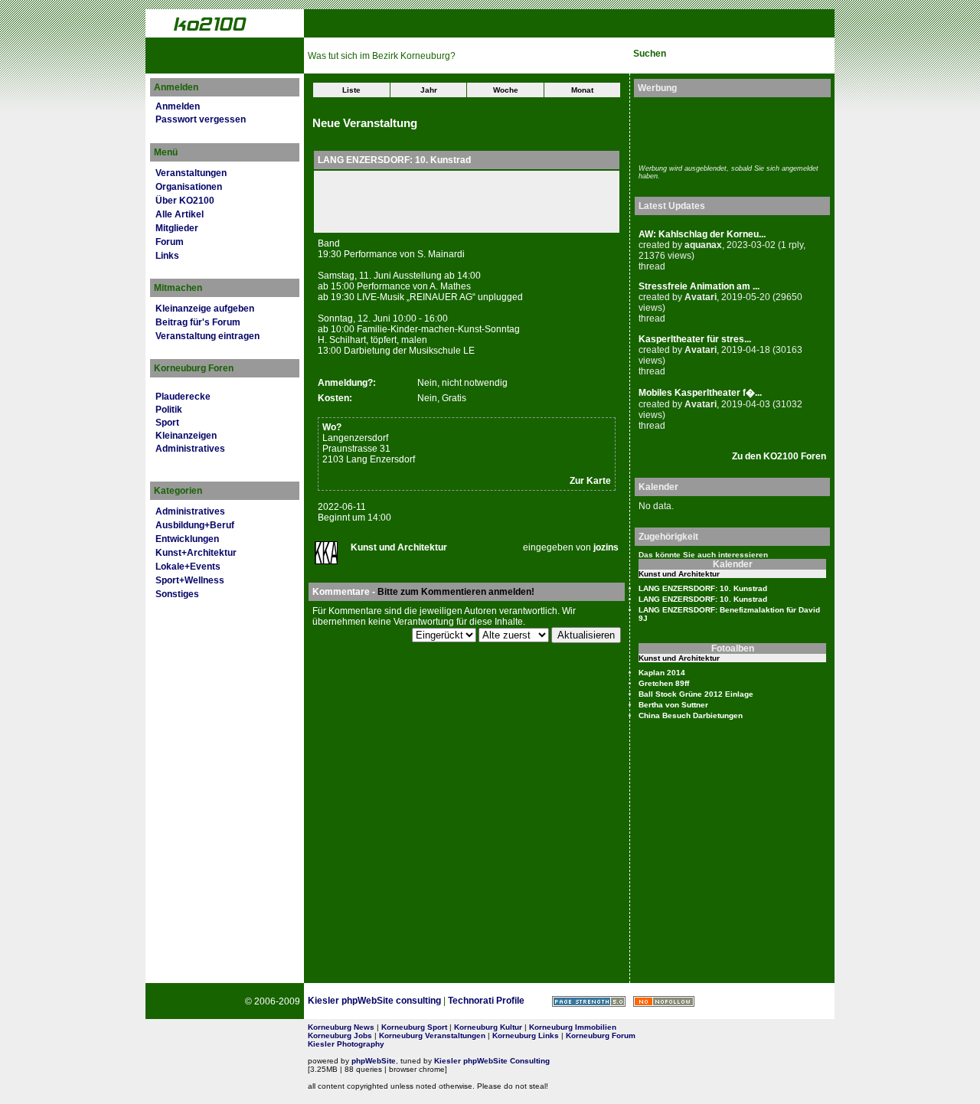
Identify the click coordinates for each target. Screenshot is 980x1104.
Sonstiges (177, 594)
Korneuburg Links (525, 1035)
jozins (606, 547)
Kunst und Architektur (399, 547)
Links (167, 255)
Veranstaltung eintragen (207, 336)
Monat (582, 90)
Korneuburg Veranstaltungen (432, 1035)
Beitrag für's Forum (197, 322)
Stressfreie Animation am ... (699, 286)
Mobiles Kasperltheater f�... (700, 392)
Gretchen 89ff (664, 683)
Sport (167, 422)
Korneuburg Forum (600, 1035)
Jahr (428, 90)
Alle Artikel (179, 214)
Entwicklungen (187, 539)
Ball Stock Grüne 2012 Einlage (696, 694)
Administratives (190, 448)
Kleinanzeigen (186, 435)
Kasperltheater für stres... (695, 339)
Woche (505, 90)
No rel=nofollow (663, 1001)
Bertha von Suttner (673, 705)
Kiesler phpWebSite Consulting (492, 1061)
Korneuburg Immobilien (572, 1027)
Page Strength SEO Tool (589, 1001)
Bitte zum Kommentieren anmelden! (455, 591)
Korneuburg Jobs (340, 1035)
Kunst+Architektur (196, 552)
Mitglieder (176, 228)
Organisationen (188, 186)
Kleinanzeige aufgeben (204, 308)
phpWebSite (373, 1061)
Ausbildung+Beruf (194, 525)
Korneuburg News (341, 1027)
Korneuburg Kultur (488, 1027)
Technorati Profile (486, 1000)
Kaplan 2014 (662, 672)
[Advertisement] (728, 129)
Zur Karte (590, 480)
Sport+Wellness (189, 580)
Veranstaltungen (191, 173)
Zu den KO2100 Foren (779, 456)
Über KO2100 (184, 200)
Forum (169, 242)
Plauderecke (183, 396)
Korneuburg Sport (414, 1027)
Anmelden (177, 106)
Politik (168, 409)
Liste (351, 90)
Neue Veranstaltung (364, 123)
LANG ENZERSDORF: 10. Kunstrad (703, 588)
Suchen (649, 53)
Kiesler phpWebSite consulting (374, 1000)
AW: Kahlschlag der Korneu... (702, 234)
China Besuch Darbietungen (691, 715)
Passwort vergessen (200, 119)
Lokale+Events (187, 566)
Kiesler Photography (346, 1044)
